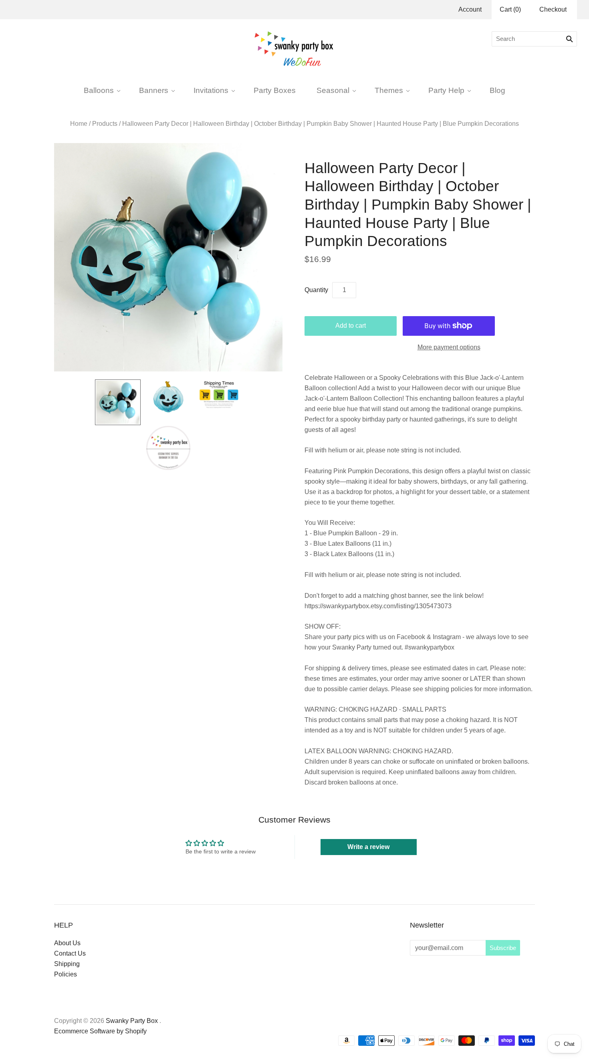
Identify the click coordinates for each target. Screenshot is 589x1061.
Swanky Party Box (132, 1020)
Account (470, 9)
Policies (65, 974)
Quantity (316, 289)
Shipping (67, 963)
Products (104, 123)
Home (78, 123)
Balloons (99, 90)
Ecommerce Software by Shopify (100, 1031)
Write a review (368, 846)
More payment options (449, 347)
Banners (153, 90)
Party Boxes (275, 90)
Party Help (446, 90)
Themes (389, 90)
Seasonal (333, 90)
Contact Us (70, 953)
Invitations (211, 90)
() (510, 9)
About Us (67, 943)
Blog (497, 90)
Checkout (553, 9)
